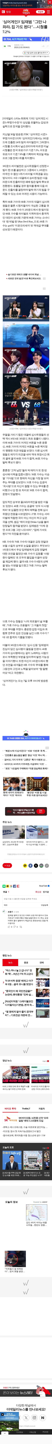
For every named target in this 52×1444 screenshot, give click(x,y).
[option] (26, 4)
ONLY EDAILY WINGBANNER (26, 11)
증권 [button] (26, 962)
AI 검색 (40, 12)
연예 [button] (42, 962)
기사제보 (19, 1432)
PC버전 (45, 1432)
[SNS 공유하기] (47, 46)
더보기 (45, 1061)
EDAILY (3, 11)
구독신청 (32, 1432)
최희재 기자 (19, 45)
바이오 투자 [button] (10, 1108)
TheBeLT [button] (26, 1108)
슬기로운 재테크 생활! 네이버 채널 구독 (25, 274)
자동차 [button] (42, 1108)
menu (48, 11)
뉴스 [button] (10, 962)
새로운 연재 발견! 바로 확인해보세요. (24, 278)
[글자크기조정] (43, 46)
